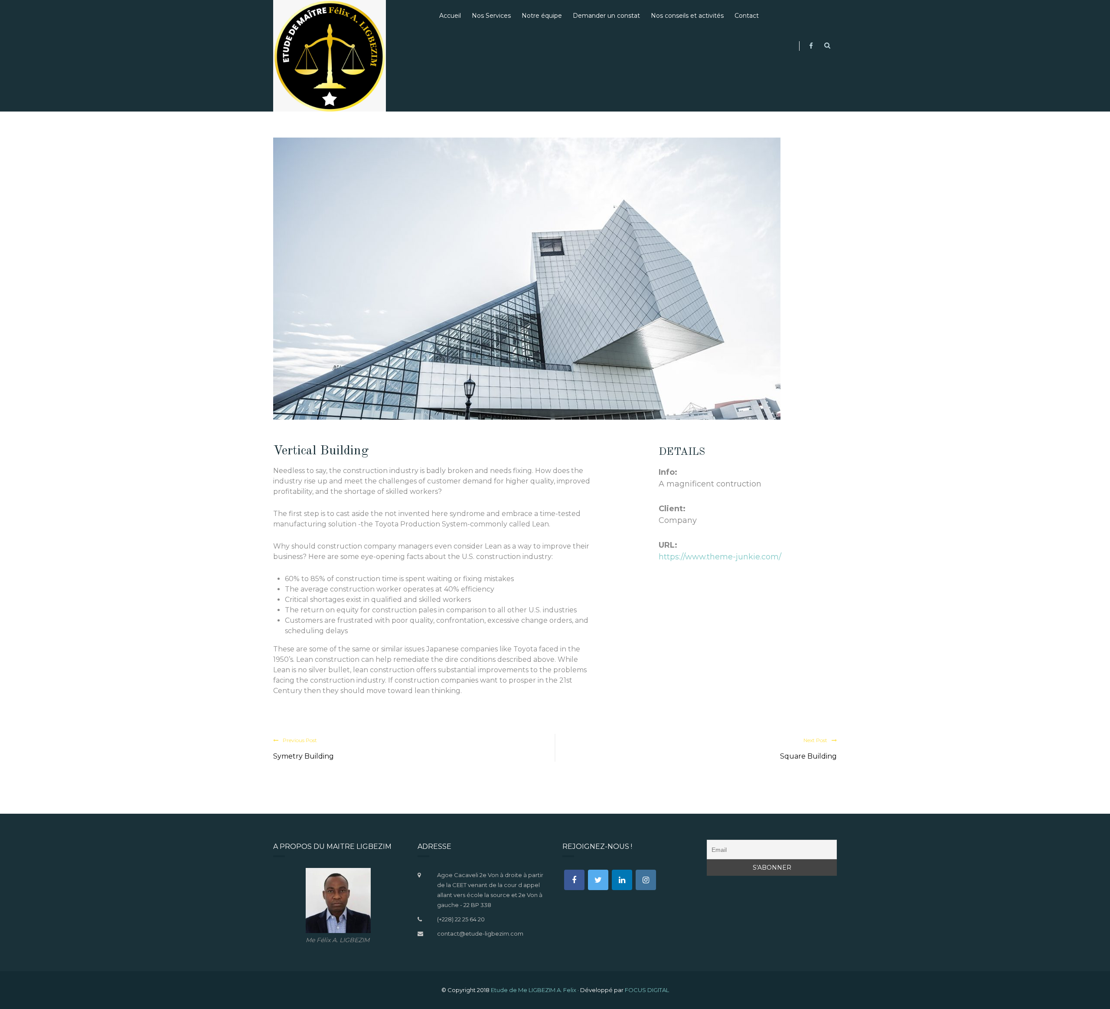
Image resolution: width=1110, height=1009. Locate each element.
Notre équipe (542, 16)
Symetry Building (303, 756)
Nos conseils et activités (687, 16)
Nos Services (491, 16)
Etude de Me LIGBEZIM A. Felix (533, 989)
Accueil (450, 16)
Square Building (808, 756)
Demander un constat (606, 16)
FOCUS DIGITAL (647, 989)
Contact (747, 16)
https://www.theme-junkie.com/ (720, 557)
